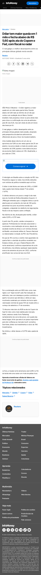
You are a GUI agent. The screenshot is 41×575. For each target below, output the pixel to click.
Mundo (5, 451)
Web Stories (25, 495)
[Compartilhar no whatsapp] (9, 64)
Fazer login (6, 510)
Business (5, 455)
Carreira (24, 451)
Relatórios (6, 470)
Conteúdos (6, 474)
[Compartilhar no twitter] (18, 64)
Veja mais (6, 506)
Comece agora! (19, 166)
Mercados (5, 29)
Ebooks (24, 477)
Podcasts (5, 498)
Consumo (25, 443)
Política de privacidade (10, 517)
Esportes (24, 447)
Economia (6, 447)
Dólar (30, 393)
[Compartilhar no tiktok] (25, 530)
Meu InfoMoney (31, 8)
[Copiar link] (32, 64)
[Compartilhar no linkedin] (23, 64)
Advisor (5, 459)
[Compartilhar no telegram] (27, 64)
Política (5, 443)
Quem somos (7, 514)
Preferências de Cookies (27, 515)
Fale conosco (26, 520)
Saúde (23, 455)
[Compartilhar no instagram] (4, 530)
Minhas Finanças (27, 436)
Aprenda (6, 466)
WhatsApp (6, 495)
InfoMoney (7, 427)
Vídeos (24, 491)
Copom (23, 393)
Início (5, 8)
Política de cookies (28, 510)
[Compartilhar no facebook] (13, 64)
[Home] (11, 3)
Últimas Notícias (16, 8)
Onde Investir (7, 439)
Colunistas (25, 459)
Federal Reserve (7, 396)
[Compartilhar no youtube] (29, 530)
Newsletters (32, 3)
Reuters (5, 55)
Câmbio (15, 393)
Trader (23, 432)
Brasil (23, 439)
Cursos (24, 473)
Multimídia (7, 486)
